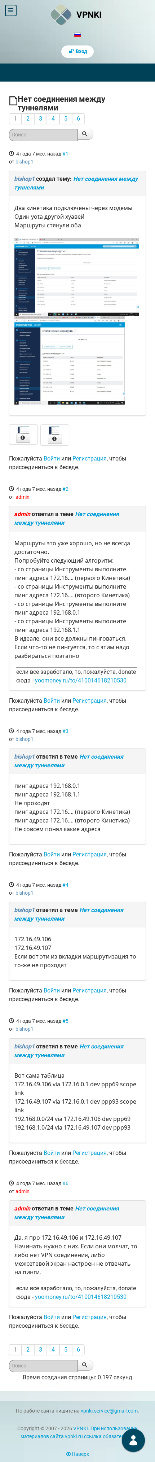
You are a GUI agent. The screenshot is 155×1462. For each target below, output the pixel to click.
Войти (52, 458)
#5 (65, 1021)
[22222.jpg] (76, 360)
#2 (65, 489)
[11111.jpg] (76, 276)
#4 (65, 885)
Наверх (80, 1454)
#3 (65, 731)
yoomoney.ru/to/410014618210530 (81, 680)
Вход (81, 51)
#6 (65, 1183)
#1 (65, 154)
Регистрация (89, 458)
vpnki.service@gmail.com (109, 1411)
